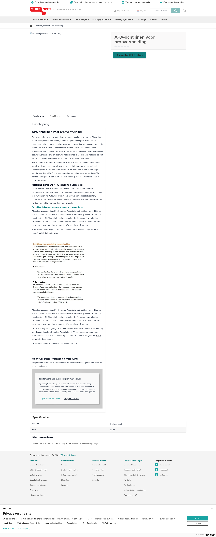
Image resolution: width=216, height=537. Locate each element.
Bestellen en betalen (69, 470)
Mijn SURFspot (123, 11)
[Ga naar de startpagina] (40, 11)
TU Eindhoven (129, 485)
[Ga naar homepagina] (31, 25)
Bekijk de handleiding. (48, 233)
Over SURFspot (99, 461)
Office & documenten (38, 470)
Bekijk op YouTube (71, 399)
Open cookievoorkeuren (50, 399)
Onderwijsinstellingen (133, 461)
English (143, 11)
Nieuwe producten (37, 495)
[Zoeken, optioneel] (175, 10)
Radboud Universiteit (132, 470)
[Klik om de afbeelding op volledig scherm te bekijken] (68, 70)
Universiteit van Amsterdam (135, 490)
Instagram (163, 475)
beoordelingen (67, 455)
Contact (64, 465)
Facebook (163, 470)
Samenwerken (98, 470)
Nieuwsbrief (164, 465)
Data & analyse (36, 475)
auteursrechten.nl (39, 366)
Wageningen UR (130, 495)
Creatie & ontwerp (37, 465)
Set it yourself (8, 529)
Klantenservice (67, 461)
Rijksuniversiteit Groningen (134, 475)
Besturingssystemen (38, 485)
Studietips (65, 480)
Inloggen (64, 485)
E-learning (34, 490)
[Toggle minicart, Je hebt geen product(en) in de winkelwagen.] (185, 11)
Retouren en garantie (69, 475)
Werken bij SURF (99, 465)
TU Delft (127, 480)
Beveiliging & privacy (38, 480)
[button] (122, 46)
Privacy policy (24, 529)
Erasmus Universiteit (132, 465)
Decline (198, 523)
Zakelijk (95, 480)
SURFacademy (98, 475)
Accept (198, 518)
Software (34, 461)
